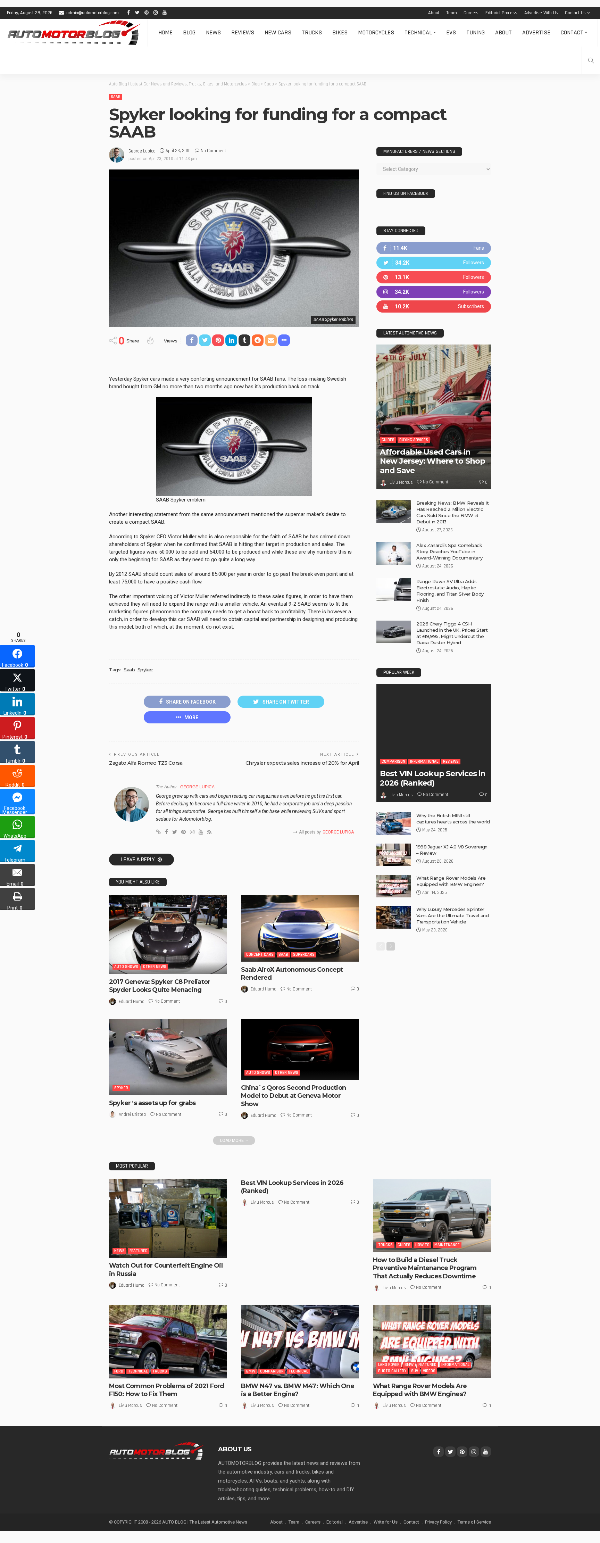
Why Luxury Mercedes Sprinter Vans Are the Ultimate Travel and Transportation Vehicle (452, 915)
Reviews (242, 32)
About (433, 13)
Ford (118, 1371)
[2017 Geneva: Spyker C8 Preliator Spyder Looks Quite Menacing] (168, 934)
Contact (572, 32)
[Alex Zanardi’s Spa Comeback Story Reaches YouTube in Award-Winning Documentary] (393, 553)
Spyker (145, 669)
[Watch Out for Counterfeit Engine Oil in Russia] (168, 1218)
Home (165, 32)
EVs (451, 32)
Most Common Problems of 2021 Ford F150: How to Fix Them (166, 1390)
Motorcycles (376, 32)
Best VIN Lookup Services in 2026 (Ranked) (432, 778)
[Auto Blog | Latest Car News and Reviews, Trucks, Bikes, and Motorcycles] (156, 1450)
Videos (429, 1371)
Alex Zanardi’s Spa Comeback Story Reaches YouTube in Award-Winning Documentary (449, 551)
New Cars (278, 32)
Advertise (536, 32)
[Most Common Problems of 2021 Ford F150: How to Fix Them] (168, 1341)
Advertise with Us (541, 13)
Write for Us (386, 1522)
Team (451, 13)
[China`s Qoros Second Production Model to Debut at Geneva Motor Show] (300, 1049)
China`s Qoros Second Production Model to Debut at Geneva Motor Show (293, 1096)
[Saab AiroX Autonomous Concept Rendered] (300, 928)
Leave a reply (138, 859)
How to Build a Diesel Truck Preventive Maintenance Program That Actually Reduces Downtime (424, 1268)
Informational (424, 761)
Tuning (475, 32)
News (213, 32)
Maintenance (447, 1244)
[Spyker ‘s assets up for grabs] (168, 1057)
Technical (418, 32)
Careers (471, 13)
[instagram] (433, 292)
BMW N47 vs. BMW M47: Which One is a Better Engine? (297, 1390)
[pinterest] (433, 277)
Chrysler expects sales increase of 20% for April (302, 763)
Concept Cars (260, 954)
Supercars (304, 954)
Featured (139, 1250)
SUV (414, 1371)
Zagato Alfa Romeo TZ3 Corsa (145, 763)
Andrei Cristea (132, 1114)
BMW (250, 1371)
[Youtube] (433, 306)
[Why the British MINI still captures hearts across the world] (393, 823)
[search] (591, 60)
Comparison (393, 761)
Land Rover (389, 1364)
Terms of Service (474, 1522)
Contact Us (575, 13)
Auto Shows (126, 966)
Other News (154, 966)
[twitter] (433, 263)
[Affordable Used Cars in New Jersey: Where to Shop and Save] (433, 417)
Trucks (312, 32)
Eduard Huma (131, 1001)
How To (422, 1244)
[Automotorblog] (74, 32)
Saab (115, 96)
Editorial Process (501, 13)
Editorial (334, 1522)
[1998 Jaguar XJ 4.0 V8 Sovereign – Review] (393, 855)
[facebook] (433, 248)
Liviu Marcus (401, 482)
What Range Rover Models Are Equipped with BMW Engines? (420, 1390)
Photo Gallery (392, 1371)
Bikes (340, 32)
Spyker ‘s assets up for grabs (152, 1103)
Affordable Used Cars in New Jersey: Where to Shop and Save (432, 461)
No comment (213, 151)
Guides (388, 439)
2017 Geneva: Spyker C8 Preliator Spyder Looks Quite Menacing (159, 986)
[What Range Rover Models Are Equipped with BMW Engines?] (393, 886)
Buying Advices (413, 439)
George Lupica (142, 151)
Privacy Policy (438, 1522)
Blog (189, 32)
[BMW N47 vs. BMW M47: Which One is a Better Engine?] (300, 1341)
